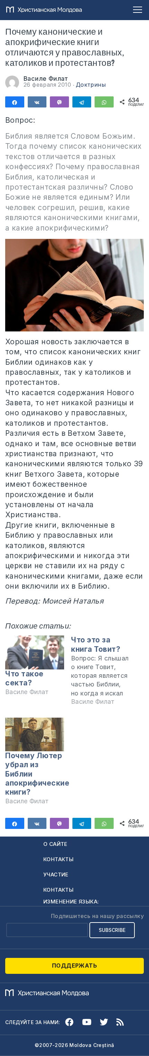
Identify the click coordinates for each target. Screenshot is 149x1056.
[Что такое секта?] (34, 652)
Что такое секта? (24, 678)
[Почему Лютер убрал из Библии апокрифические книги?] (34, 734)
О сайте (55, 844)
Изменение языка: (71, 901)
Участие (56, 874)
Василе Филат (46, 78)
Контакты (58, 859)
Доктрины (91, 84)
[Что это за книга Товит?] (104, 673)
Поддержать (74, 965)
